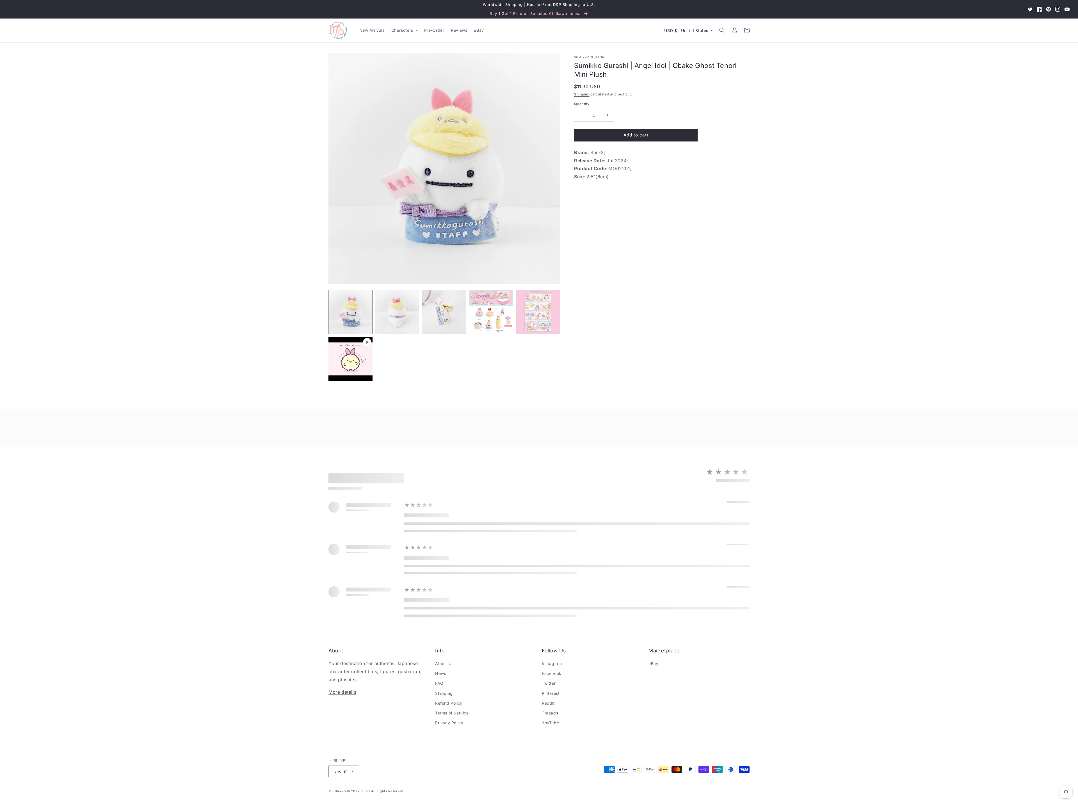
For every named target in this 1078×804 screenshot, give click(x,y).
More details (342, 692)
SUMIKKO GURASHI (590, 57)
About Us (444, 663)
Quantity (581, 104)
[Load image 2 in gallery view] (397, 312)
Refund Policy (449, 703)
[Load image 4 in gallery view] (491, 312)
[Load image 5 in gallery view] (538, 312)
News (440, 673)
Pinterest (550, 693)
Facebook (551, 673)
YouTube (550, 722)
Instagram (552, 663)
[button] (404, 30)
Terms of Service (452, 713)
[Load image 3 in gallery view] (444, 312)
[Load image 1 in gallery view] (350, 312)
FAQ (439, 683)
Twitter (549, 683)
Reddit (548, 703)
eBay (653, 663)
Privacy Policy (449, 722)
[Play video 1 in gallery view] (350, 359)
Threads (550, 713)
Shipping (582, 94)
